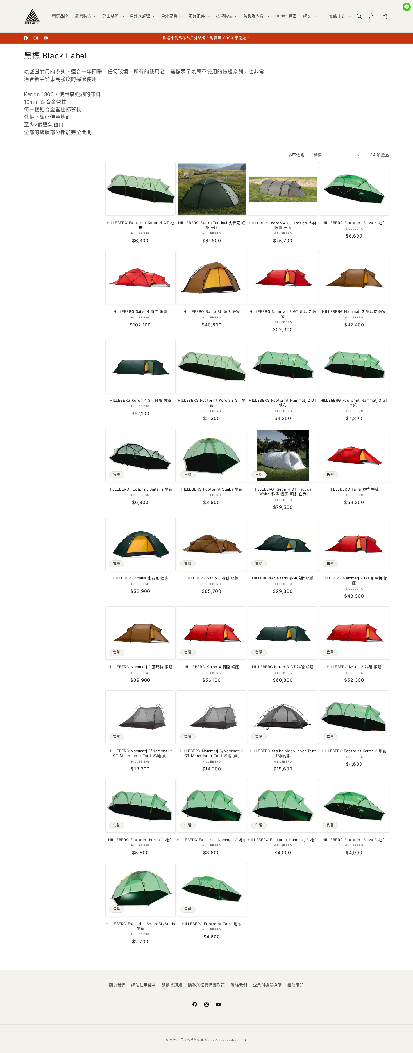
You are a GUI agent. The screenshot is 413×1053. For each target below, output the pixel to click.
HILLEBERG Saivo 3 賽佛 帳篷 (212, 578)
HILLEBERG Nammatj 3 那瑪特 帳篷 (354, 311)
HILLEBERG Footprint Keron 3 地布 (354, 751)
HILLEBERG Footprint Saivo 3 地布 (354, 839)
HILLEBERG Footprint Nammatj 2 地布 (212, 839)
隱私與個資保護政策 (206, 984)
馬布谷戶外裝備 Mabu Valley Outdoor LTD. (214, 1040)
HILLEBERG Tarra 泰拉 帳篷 (354, 489)
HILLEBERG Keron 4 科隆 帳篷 (211, 667)
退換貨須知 (172, 984)
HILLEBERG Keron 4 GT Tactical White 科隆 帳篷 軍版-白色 (282, 491)
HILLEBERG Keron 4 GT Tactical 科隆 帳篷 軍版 (283, 225)
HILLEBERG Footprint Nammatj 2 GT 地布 (283, 402)
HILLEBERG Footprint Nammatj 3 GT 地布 (354, 402)
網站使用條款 (143, 984)
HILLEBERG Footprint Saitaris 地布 (140, 489)
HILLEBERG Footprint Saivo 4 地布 (354, 222)
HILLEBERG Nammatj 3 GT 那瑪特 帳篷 (282, 313)
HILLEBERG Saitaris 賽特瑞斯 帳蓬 (283, 578)
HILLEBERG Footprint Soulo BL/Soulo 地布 (140, 926)
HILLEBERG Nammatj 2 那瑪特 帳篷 (140, 667)
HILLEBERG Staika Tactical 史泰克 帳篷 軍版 (211, 225)
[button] (85, 16)
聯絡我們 (239, 984)
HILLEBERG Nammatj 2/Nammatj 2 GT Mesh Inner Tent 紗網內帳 (140, 753)
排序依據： (298, 154)
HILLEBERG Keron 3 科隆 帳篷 (354, 667)
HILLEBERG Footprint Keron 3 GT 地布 (211, 402)
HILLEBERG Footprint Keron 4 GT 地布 (140, 225)
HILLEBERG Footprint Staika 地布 (211, 489)
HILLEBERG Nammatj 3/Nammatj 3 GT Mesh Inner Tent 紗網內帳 (212, 753)
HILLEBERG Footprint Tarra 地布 (211, 923)
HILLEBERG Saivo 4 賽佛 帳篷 (140, 311)
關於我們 (117, 984)
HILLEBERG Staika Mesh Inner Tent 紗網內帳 (283, 753)
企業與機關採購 (267, 984)
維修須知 (295, 984)
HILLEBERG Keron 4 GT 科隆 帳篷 (140, 400)
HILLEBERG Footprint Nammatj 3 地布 (283, 839)
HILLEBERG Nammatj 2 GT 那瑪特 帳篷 (354, 580)
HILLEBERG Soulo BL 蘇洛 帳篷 (211, 311)
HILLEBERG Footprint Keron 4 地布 (140, 839)
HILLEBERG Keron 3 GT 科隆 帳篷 (283, 667)
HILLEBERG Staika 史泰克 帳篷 (140, 578)
